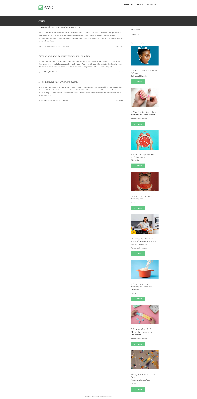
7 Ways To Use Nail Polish (143, 112)
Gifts (132, 160)
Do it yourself (135, 76)
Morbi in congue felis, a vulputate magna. (58, 81)
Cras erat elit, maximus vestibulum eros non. (59, 27)
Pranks (137, 160)
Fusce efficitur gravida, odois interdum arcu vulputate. (64, 56)
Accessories (135, 115)
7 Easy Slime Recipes (141, 284)
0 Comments (65, 46)
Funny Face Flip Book (141, 196)
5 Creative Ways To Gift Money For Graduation (142, 330)
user (41, 46)
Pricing (58, 46)
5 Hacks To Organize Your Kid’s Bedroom (143, 156)
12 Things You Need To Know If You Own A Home (143, 240)
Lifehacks (143, 76)
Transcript (135, 34)
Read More (119, 46)
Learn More (138, 81)
